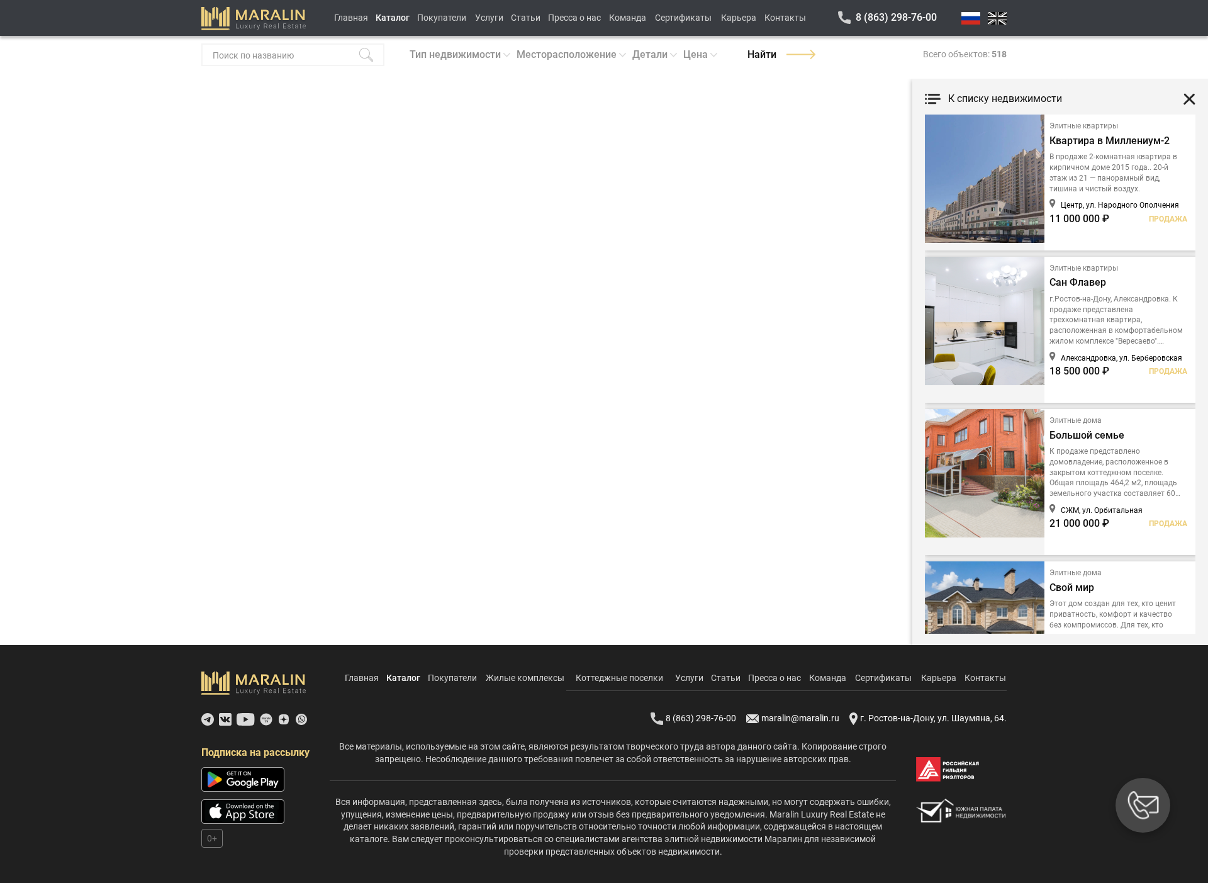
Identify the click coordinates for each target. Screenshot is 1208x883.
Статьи (525, 18)
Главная (351, 18)
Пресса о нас (574, 18)
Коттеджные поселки (619, 678)
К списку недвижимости (1005, 98)
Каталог (393, 18)
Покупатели (441, 18)
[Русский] (970, 18)
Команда (627, 18)
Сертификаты (683, 18)
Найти (761, 54)
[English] (997, 18)
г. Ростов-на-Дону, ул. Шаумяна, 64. (933, 718)
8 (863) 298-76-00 (896, 17)
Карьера (738, 18)
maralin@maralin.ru (800, 718)
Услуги (489, 18)
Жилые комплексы (525, 678)
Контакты (785, 18)
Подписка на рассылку (255, 752)
